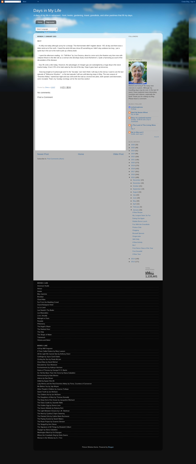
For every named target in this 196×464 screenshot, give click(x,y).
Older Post (118, 154)
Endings (133, 109)
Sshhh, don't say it (137, 134)
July (134, 195)
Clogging (135, 230)
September (137, 189)
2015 (133, 177)
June (135, 198)
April (135, 204)
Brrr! (134, 245)
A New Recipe (137, 212)
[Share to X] (65, 87)
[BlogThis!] (63, 87)
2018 (133, 168)
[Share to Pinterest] (70, 87)
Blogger (111, 447)
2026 (133, 145)
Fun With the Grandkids (140, 224)
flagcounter (50, 22)
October (136, 186)
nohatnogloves (137, 107)
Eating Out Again (138, 218)
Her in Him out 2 (137, 132)
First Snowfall (137, 251)
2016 (133, 174)
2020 (133, 162)
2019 (133, 165)
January (136, 210)
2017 (133, 171)
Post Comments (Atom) (55, 159)
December (137, 180)
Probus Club (136, 227)
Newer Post (43, 154)
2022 (133, 156)
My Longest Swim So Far (141, 215)
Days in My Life (47, 10)
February (136, 207)
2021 (133, 160)
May (134, 201)
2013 (133, 262)
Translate (52, 32)
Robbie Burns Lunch (139, 221)
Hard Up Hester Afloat (139, 112)
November (137, 183)
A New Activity (137, 242)
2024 (133, 151)
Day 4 (133, 129)
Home (40, 22)
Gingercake (136, 236)
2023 (133, 154)
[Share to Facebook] (68, 87)
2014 (133, 259)
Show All (156, 136)
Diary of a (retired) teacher (141, 118)
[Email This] (61, 87)
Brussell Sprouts (138, 233)
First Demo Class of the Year (142, 248)
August (135, 192)
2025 (133, 148)
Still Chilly (135, 239)
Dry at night (135, 114)
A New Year (136, 254)
